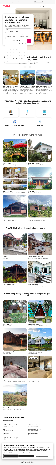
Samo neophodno (26, 456)
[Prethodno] (25, 67)
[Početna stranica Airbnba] (6, 6)
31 (7, 61)
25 (10, 58)
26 (13, 58)
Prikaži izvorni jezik (38, 2)
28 (19, 58)
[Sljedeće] (30, 67)
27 (16, 58)
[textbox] (11, 36)
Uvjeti (32, 462)
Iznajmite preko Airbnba (44, 6)
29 (22, 58)
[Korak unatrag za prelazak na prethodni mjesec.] (7, 40)
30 (24, 58)
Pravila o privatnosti (25, 462)
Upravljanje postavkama (42, 456)
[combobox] (18, 31)
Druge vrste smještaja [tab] (8, 420)
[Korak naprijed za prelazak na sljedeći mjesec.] (24, 40)
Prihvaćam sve (10, 456)
